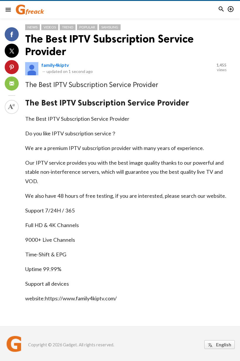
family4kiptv (55, 65)
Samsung (109, 27)
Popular (87, 27)
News (32, 27)
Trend (67, 27)
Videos (50, 27)
